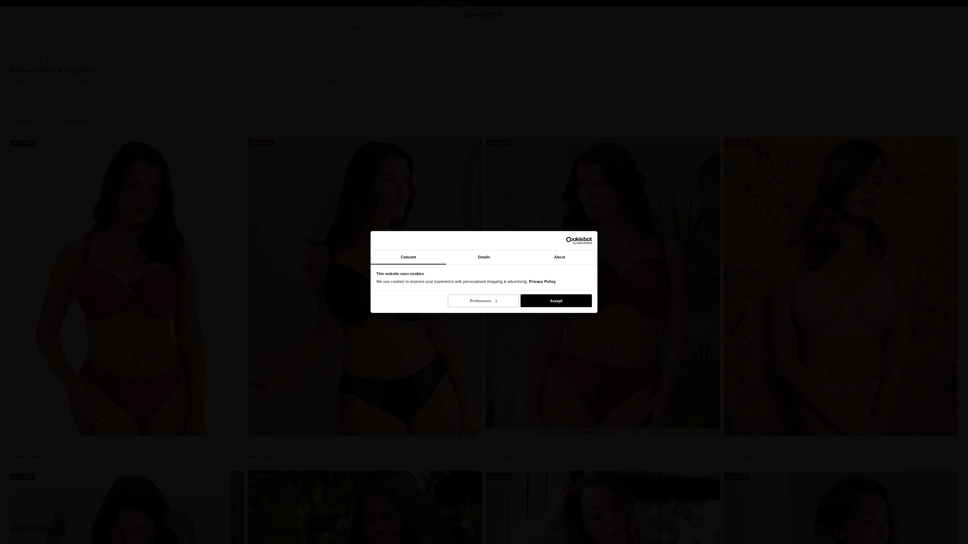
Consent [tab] (408, 257)
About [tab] (559, 257)
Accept (556, 300)
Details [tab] (484, 257)
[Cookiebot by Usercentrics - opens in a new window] (570, 240)
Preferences (480, 300)
